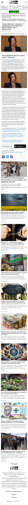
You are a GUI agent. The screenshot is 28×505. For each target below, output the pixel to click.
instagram (4, 70)
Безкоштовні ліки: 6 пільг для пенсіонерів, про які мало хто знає (14, 16)
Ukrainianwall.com (16, 501)
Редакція (14, 494)
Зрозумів (14, 11)
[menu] (2, 2)
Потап (3, 153)
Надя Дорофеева (9, 152)
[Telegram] (7, 156)
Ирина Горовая (19, 152)
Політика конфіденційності (14, 491)
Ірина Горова (14, 61)
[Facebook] (3, 156)
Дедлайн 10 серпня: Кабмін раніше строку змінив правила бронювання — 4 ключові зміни (14, 19)
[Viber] (11, 156)
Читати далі (14, 464)
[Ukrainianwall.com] (13, 2)
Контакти (14, 497)
